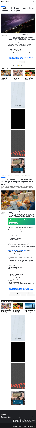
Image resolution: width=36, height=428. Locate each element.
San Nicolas (22, 62)
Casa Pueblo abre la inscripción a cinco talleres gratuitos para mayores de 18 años (6, 78)
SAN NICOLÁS (5, 4)
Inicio (2, 4)
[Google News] (19, 65)
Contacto (14, 426)
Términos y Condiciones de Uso (31, 426)
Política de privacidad (18, 426)
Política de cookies (24, 426)
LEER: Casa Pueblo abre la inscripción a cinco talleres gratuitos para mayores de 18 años (21, 58)
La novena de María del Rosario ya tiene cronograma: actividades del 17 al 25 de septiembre (18, 78)
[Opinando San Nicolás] (5, 2)
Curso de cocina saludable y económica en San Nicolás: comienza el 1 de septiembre (29, 78)
